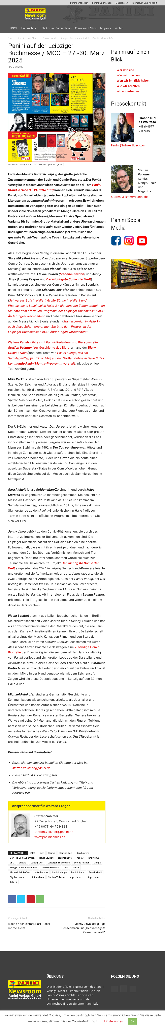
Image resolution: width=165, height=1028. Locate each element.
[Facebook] (12, 899)
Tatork (13, 881)
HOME (14, 28)
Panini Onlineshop (102, 2)
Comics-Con (65, 852)
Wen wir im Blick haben (133, 80)
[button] (152, 28)
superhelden (76, 877)
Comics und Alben (86, 28)
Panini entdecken (79, 2)
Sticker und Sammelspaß (56, 28)
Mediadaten (122, 2)
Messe (75, 867)
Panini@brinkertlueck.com (128, 145)
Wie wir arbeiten (128, 86)
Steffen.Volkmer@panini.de (53, 832)
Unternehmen (29, 28)
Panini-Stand (78, 872)
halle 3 (80, 857)
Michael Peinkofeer (20, 872)
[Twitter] (21, 899)
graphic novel (65, 857)
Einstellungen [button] (113, 1021)
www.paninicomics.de (49, 837)
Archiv (119, 28)
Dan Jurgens (82, 852)
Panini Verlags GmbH (61, 995)
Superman (93, 877)
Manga (97, 862)
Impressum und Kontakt (144, 2)
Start (10, 38)
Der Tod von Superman (22, 857)
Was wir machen (128, 75)
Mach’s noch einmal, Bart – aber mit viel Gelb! (29, 926)
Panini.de (92, 1003)
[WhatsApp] (40, 899)
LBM (12, 862)
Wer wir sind (125, 70)
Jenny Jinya (93, 857)
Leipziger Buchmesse (59, 862)
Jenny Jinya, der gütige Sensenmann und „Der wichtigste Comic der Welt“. (83, 928)
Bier (42, 852)
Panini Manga (59, 872)
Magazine (106, 28)
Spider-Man (38, 877)
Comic (51, 852)
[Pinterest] (31, 899)
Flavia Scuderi (46, 857)
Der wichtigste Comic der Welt (68, 279)
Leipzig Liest (37, 862)
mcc (66, 867)
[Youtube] (133, 989)
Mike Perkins (41, 872)
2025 (32, 852)
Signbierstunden (18, 877)
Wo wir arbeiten (128, 91)
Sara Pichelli (95, 872)
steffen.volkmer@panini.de (31, 768)
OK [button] (132, 1021)
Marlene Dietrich (72, 274)
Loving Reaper (81, 862)
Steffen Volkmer (56, 877)
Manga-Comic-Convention (23, 867)
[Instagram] (123, 989)
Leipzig (22, 862)
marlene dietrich (50, 867)
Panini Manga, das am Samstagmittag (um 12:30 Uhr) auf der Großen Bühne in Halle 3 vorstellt (56, 358)
